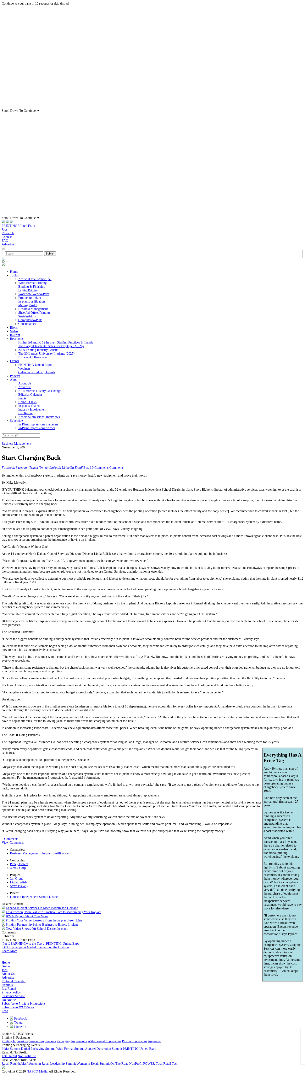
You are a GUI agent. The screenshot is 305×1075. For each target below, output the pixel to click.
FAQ (5, 240)
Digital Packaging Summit (38, 1048)
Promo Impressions (134, 1041)
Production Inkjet (29, 297)
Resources (16, 338)
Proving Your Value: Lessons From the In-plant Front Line (44, 920)
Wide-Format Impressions (104, 1041)
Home (14, 271)
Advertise (8, 244)
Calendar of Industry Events (36, 372)
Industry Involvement (32, 409)
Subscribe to (23, 1003)
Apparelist (154, 1041)
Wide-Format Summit (70, 1048)
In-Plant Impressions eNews (36, 428)
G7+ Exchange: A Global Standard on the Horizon (35, 947)
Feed (5, 1011)
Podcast (15, 376)
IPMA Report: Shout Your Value (27, 916)
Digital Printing (28, 290)
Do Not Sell (9, 1000)
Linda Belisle (18, 882)
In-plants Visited (29, 405)
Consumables (27, 324)
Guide (6, 966)
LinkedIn (19, 1026)
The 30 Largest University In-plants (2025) (46, 353)
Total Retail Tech (167, 1063)
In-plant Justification (31, 301)
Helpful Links (27, 402)
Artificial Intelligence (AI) (35, 279)
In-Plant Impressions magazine (38, 424)
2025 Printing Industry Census (38, 350)
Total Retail (9, 1056)
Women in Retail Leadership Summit (51, 1063)
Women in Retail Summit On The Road (102, 1063)
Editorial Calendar (30, 394)
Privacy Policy (11, 992)
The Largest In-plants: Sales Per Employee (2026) (51, 346)
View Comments (13, 842)
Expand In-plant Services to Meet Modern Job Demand (42, 908)
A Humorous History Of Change (39, 391)
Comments (116, 467)
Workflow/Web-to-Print (33, 294)
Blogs (14, 327)
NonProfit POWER (142, 1063)
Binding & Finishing (31, 286)
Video (14, 331)
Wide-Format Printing (32, 283)
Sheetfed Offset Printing (34, 312)
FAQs (22, 398)
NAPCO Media (37, 1071)
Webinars (24, 368)
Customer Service (13, 996)
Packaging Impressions (72, 1041)
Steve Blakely (19, 886)
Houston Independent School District (34, 896)
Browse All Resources (33, 357)
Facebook (20, 1018)
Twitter (18, 1022)
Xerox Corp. (18, 868)
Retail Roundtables (14, 1063)
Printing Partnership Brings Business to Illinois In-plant (42, 924)
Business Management (33, 309)
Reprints (7, 985)
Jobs (4, 229)
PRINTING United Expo (18, 225)
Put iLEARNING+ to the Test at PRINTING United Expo (40, 943)
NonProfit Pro (27, 1056)
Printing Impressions (15, 1041)
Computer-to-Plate (30, 320)
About (14, 379)
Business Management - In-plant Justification (39, 853)
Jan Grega (16, 878)
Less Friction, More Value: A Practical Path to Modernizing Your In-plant (53, 912)
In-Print (15, 335)
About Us (24, 383)
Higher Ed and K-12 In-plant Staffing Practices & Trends (55, 342)
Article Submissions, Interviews (39, 417)
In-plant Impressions (42, 1041)
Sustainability (27, 316)
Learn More (9, 951)
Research (8, 233)
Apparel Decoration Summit (103, 1048)
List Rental (25, 413)
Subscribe (16, 420)
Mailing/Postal (27, 305)
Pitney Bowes (19, 864)
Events (14, 361)
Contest (7, 237)
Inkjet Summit (11, 1048)
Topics (14, 275)
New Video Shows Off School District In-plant (36, 928)
